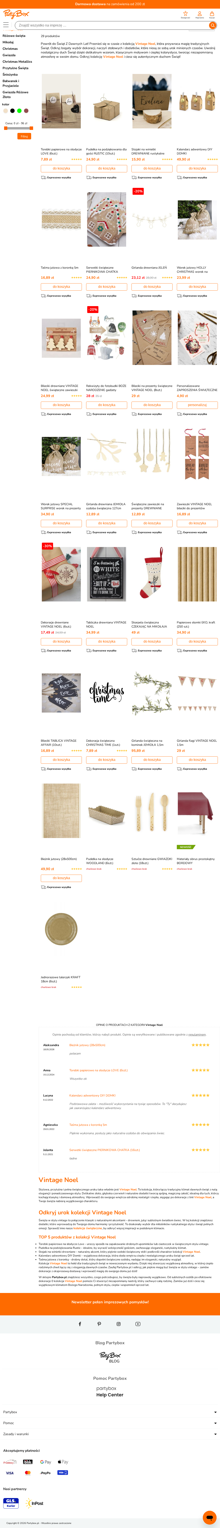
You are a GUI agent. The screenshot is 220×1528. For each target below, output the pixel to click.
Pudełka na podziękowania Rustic (60, 1248)
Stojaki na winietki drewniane (57, 1252)
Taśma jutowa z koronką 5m (59, 268)
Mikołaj (8, 42)
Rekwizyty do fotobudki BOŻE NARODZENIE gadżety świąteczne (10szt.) (106, 390)
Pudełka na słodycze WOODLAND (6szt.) (99, 861)
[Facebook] (80, 1331)
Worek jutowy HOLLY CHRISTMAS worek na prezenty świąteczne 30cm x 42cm (195, 274)
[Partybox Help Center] (110, 1401)
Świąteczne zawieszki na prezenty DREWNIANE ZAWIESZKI (147, 508)
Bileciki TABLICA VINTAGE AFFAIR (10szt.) (58, 743)
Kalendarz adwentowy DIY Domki (60, 1256)
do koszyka (61, 168)
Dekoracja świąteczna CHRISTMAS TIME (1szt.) (103, 743)
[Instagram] (118, 1331)
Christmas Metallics (17, 61)
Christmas (10, 49)
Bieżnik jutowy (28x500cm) (59, 859)
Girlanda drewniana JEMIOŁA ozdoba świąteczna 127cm (105, 506)
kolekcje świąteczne (87, 1228)
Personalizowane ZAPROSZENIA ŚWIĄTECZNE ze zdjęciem (197, 390)
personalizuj (197, 405)
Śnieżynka (10, 74)
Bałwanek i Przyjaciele (11, 83)
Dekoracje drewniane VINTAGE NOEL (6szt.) (56, 624)
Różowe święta (14, 36)
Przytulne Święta (15, 68)
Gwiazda (9, 55)
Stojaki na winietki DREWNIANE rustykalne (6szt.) (147, 153)
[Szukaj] (212, 25)
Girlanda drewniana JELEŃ (149, 268)
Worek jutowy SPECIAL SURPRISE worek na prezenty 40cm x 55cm (61, 508)
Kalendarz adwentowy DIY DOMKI (92, 1095)
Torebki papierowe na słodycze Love (61, 1244)
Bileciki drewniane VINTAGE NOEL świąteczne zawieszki (59, 388)
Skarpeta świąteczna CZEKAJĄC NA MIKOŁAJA (149, 624)
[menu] (6, 24)
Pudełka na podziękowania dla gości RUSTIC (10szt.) (106, 151)
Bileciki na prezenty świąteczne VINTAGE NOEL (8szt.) (151, 388)
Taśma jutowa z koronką (54, 1260)
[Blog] (110, 1366)
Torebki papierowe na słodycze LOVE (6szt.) (98, 1070)
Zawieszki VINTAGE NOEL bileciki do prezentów (194, 506)
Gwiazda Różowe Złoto (15, 94)
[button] (185, 15)
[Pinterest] (99, 1331)
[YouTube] (138, 1331)
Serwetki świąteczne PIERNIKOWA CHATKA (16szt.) (102, 272)
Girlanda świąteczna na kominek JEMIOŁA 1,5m (147, 743)
